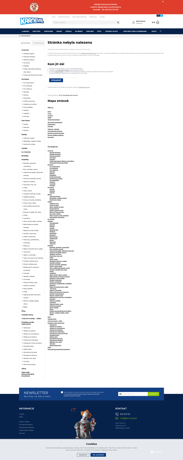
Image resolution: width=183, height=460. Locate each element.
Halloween (53, 325)
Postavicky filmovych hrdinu (59, 163)
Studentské (53, 238)
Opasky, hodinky (55, 300)
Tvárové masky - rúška (55, 321)
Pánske (52, 173)
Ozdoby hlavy (111, 31)
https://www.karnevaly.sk (88, 53)
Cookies (21, 414)
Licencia (25, 31)
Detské (52, 189)
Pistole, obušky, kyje (56, 295)
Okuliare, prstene (55, 254)
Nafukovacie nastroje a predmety (61, 297)
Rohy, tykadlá (54, 307)
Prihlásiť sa (139, 23)
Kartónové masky (55, 200)
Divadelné (53, 175)
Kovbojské (53, 233)
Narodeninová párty (56, 338)
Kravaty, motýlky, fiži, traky (58, 270)
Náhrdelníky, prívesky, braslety (60, 276)
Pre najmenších (55, 166)
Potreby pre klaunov (56, 340)
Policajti (52, 185)
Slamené (52, 243)
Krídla (51, 271)
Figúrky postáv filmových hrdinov (60, 311)
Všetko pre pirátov (56, 326)
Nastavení (83, 455)
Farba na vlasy (54, 205)
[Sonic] (34, 7)
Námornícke (54, 237)
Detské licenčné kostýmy (26, 427)
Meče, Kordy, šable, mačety (58, 275)
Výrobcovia (38, 43)
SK (161, 15)
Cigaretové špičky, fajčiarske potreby (62, 251)
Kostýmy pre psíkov (56, 178)
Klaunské (53, 242)
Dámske (52, 171)
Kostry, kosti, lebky (56, 266)
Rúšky (51, 314)
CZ (158, 15)
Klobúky (79, 31)
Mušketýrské (54, 230)
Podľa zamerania (55, 177)
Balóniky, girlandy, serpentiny (59, 247)
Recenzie (22, 433)
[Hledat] (118, 22)
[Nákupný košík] (157, 22)
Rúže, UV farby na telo (57, 212)
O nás (53, 17)
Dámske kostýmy (55, 154)
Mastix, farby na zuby (56, 210)
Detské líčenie (54, 208)
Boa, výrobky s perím (56, 249)
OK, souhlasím (98, 455)
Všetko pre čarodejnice (57, 328)
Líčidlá (68, 31)
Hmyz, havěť (53, 259)
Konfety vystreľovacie (57, 294)
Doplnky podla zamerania (135, 31)
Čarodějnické (54, 223)
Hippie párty (54, 337)
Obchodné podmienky (79, 17)
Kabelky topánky (55, 263)
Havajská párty (54, 335)
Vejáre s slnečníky (55, 290)
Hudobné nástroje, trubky (58, 261)
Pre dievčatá (54, 168)
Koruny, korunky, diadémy (58, 264)
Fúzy (99, 31)
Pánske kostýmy (55, 156)
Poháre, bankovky (55, 282)
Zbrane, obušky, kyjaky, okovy (59, 313)
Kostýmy (36, 31)
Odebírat (153, 394)
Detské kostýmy (55, 152)
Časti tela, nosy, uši (56, 256)
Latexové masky (55, 196)
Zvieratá (52, 299)
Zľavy (154, 31)
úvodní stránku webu (63, 70)
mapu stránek (58, 71)
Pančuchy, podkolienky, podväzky (61, 283)
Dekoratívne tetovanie (57, 217)
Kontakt (102, 17)
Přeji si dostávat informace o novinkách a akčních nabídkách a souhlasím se (84, 393)
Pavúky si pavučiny (56, 280)
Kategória (25, 43)
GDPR (21, 417)
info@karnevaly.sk (84, 87)
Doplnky (90, 31)
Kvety (51, 309)
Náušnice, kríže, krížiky (57, 278)
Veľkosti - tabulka (24, 421)
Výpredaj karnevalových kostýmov (59, 349)
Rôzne (52, 240)
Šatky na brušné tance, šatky (59, 287)
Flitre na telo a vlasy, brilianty (59, 215)
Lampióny (53, 273)
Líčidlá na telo (54, 203)
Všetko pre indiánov (56, 330)
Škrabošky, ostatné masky (58, 198)
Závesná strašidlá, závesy (58, 252)
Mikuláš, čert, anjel (56, 342)
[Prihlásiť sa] (133, 22)
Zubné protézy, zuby (56, 304)
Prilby (51, 257)
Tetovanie (53, 288)
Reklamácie (93, 17)
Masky (59, 31)
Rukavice (53, 285)
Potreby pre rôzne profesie (59, 333)
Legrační (52, 184)
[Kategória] (160, 31)
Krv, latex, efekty (55, 214)
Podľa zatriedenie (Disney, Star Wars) (62, 161)
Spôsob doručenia (64, 17)
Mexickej (52, 235)
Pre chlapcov (54, 170)
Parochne (48, 31)
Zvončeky (53, 302)
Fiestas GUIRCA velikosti (26, 430)
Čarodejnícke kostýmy (26, 424)
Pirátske (52, 231)
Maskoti (52, 182)
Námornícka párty (55, 345)
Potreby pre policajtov (57, 331)
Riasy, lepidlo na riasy (57, 207)
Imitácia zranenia (55, 306)
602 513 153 (125, 414)
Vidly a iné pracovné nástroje (59, 292)
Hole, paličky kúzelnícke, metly (60, 268)
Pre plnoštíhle (54, 180)
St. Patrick (51, 219)
